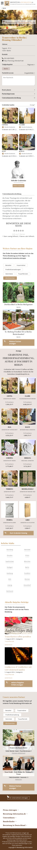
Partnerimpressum (8, 94)
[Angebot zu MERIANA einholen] (27, 447)
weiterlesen (8, 645)
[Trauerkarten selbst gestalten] (18, 625)
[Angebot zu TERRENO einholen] (9, 478)
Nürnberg (10, 549)
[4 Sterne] (21, 231)
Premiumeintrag (27, 284)
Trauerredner (21, 710)
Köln (9, 579)
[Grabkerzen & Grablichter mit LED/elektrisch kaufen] (18, 656)
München (27, 561)
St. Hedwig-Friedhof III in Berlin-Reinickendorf (18, 333)
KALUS (21, 151)
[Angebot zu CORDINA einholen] (9, 447)
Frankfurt (27, 573)
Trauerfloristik (9, 641)
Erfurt (27, 555)
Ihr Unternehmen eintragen (19, 798)
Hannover (27, 549)
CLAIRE (22, 125)
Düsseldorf (27, 585)
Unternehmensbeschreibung (11, 98)
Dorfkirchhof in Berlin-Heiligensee (18, 304)
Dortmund (9, 591)
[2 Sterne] (16, 231)
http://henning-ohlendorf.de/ (14, 61)
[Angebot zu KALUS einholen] (27, 416)
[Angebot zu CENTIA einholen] (9, 385)
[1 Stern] (14, 231)
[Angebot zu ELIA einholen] (9, 416)
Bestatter (8, 265)
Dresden (10, 555)
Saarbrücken (10, 561)
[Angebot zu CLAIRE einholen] (27, 385)
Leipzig (9, 585)
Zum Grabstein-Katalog (18, 533)
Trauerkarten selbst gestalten (18, 636)
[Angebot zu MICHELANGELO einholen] (27, 478)
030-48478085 (9, 58)
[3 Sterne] (18, 231)
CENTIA (5, 125)
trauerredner (21, 265)
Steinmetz (8, 719)
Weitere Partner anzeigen (15, 787)
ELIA (4, 151)
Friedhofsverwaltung (12, 715)
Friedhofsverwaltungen (13, 269)
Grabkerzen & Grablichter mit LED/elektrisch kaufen (18, 668)
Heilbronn (18, 779)
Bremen (27, 579)
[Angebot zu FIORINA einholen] (9, 509)
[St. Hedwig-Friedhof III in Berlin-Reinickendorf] (18, 320)
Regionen (31, 64)
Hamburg (10, 573)
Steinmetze (9, 274)
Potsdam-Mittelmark (18, 753)
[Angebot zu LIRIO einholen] (27, 509)
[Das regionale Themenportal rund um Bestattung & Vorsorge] (6, 3)
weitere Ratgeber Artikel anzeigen (17, 683)
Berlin (4, 8)
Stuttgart (10, 567)
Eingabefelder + (29, 73)
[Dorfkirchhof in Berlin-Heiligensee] (18, 292)
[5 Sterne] (23, 231)
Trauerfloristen (23, 274)
